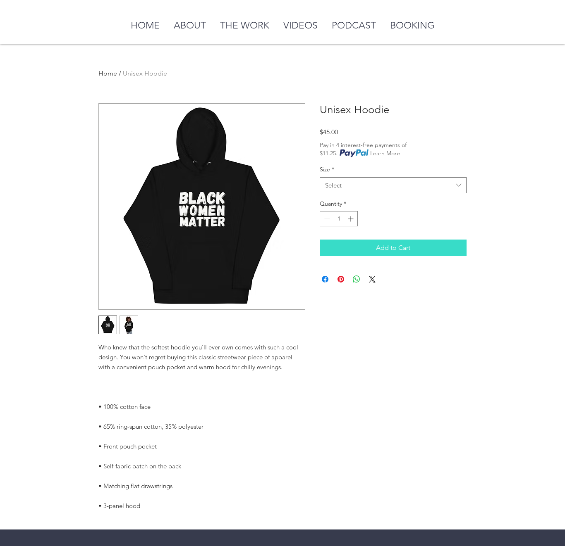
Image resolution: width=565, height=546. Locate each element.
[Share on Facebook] (325, 279)
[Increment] (351, 218)
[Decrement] (326, 218)
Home (107, 73)
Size (327, 169)
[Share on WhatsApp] (357, 279)
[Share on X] (372, 279)
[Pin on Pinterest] (341, 279)
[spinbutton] (338, 218)
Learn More (385, 153)
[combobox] (393, 185)
